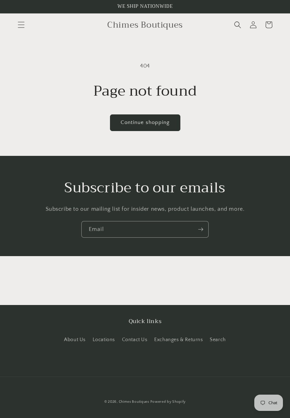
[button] (21, 25)
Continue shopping (145, 122)
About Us (75, 340)
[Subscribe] (200, 229)
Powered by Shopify (168, 402)
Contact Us (134, 340)
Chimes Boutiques (134, 402)
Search (218, 340)
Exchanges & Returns (178, 340)
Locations (104, 340)
